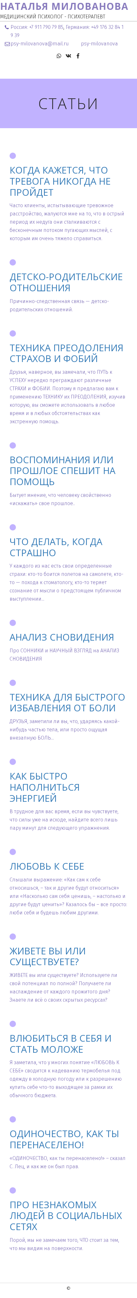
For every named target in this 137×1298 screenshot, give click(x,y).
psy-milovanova (99, 44)
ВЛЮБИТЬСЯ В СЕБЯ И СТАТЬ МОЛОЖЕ (61, 1043)
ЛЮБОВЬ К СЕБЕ (47, 866)
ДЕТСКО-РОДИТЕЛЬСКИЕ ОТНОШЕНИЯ (66, 282)
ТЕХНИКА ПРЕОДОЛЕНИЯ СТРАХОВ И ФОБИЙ (66, 353)
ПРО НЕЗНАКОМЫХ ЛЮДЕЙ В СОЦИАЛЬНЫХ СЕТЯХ (66, 1215)
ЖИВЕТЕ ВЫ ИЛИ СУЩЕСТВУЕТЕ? (48, 956)
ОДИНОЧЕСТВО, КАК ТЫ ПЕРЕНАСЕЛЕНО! (64, 1139)
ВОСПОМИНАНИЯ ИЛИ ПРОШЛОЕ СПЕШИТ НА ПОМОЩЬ (62, 470)
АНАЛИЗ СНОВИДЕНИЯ (62, 637)
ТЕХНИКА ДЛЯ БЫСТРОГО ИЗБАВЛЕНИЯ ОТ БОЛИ (67, 702)
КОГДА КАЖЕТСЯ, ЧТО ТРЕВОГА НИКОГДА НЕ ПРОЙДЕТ (60, 181)
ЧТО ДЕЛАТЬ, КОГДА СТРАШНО (56, 547)
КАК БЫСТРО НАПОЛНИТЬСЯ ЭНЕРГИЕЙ (45, 787)
